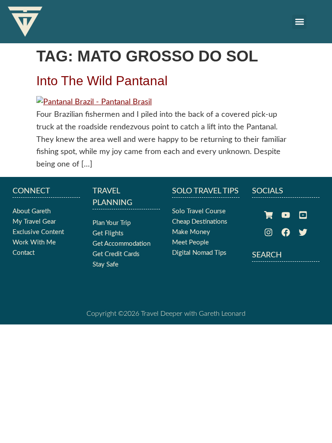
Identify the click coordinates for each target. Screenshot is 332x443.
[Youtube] (285, 215)
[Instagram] (268, 232)
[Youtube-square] (303, 215)
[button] (299, 22)
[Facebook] (285, 232)
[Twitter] (303, 232)
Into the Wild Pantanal (102, 81)
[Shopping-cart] (268, 215)
